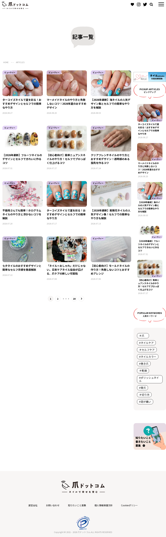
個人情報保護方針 (104, 505)
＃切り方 (144, 395)
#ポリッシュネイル (149, 379)
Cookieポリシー (129, 505)
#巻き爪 (143, 363)
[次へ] (81, 299)
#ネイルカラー (147, 357)
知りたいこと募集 (77, 505)
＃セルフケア (147, 350)
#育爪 (142, 388)
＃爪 (143, 336)
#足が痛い (145, 402)
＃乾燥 (143, 370)
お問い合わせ (52, 505)
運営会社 (32, 505)
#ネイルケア (146, 343)
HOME (6, 62)
